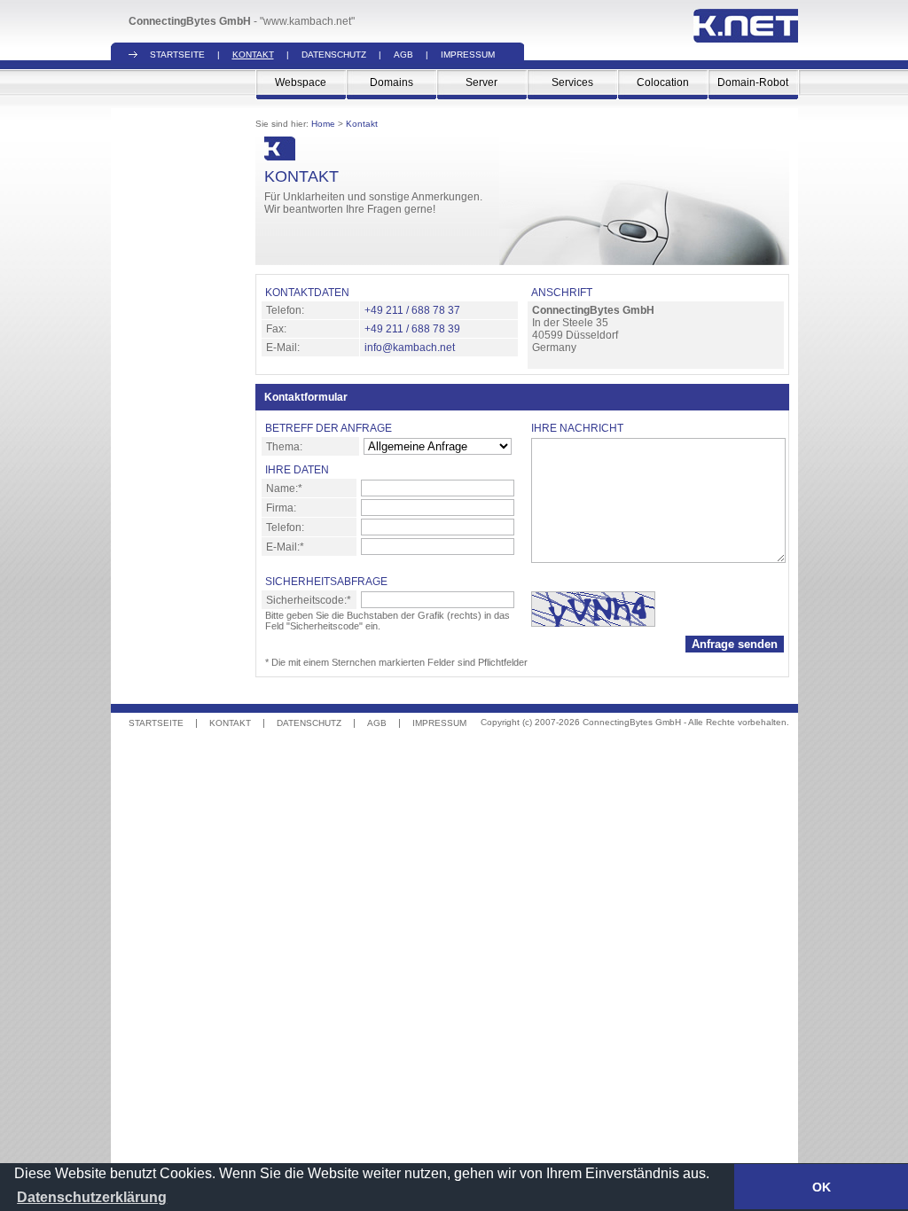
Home (323, 124)
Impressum (468, 54)
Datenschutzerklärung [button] (92, 1197)
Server (481, 82)
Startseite (177, 54)
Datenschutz (333, 54)
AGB (403, 54)
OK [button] (821, 1187)
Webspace (300, 82)
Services (572, 82)
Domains (391, 82)
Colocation (663, 82)
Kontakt (253, 54)
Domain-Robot (752, 82)
